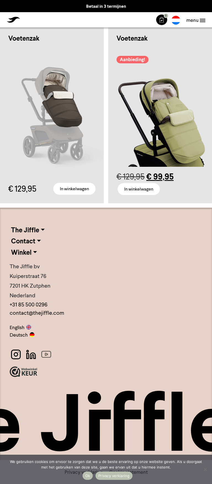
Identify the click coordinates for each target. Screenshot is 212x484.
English (17, 327)
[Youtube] (46, 354)
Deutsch (19, 335)
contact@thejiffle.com (37, 312)
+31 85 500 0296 (28, 304)
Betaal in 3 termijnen (106, 6)
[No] (205, 469)
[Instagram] (16, 354)
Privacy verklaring (114, 475)
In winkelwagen (74, 189)
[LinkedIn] (31, 354)
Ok (87, 475)
